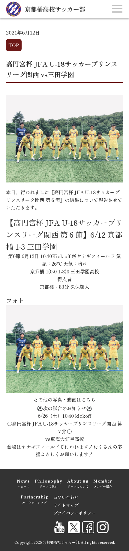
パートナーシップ (35, 499)
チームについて (77, 483)
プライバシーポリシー (74, 513)
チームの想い (48, 483)
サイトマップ (66, 505)
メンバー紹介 (102, 483)
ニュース (23, 483)
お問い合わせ (66, 497)
